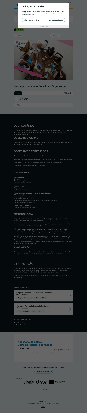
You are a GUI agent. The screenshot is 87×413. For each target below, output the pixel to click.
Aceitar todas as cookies (31, 20)
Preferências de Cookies (55, 20)
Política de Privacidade (43, 26)
